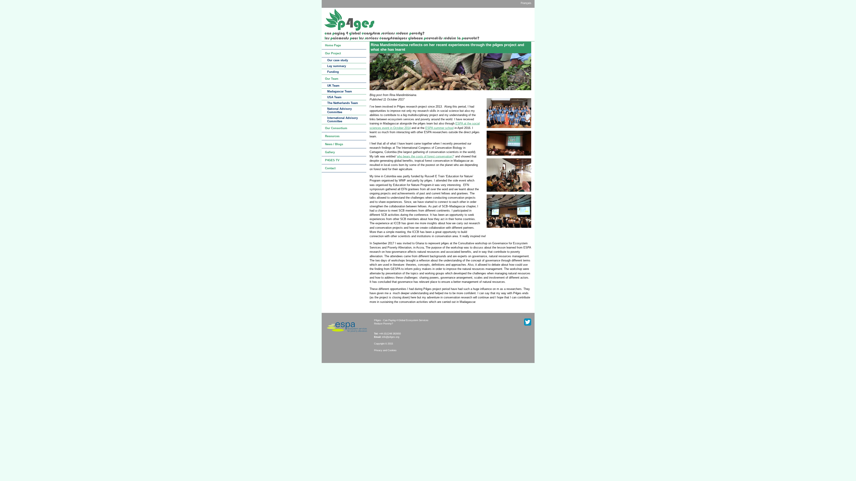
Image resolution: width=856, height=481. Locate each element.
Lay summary (336, 66)
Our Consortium (336, 128)
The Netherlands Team (342, 103)
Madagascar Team (339, 91)
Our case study (337, 60)
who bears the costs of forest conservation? (425, 156)
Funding (333, 71)
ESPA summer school (439, 128)
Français (526, 3)
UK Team (333, 85)
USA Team (334, 97)
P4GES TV (332, 160)
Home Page (333, 45)
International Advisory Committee (342, 119)
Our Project (333, 53)
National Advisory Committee (339, 110)
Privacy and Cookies (385, 350)
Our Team (331, 78)
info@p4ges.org (390, 337)
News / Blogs (334, 144)
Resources (332, 136)
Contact (330, 168)
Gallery (330, 152)
